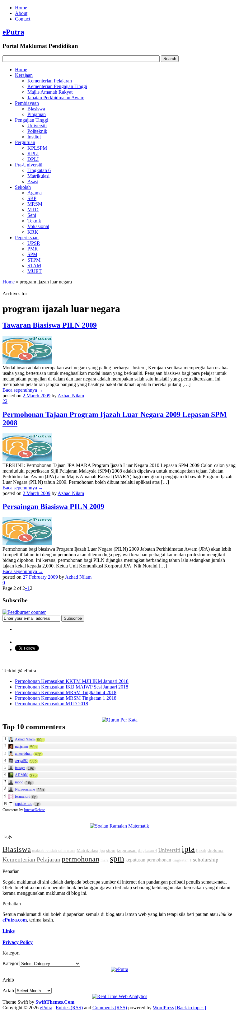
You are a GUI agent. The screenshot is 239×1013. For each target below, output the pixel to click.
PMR (32, 248)
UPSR (33, 243)
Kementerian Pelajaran (49, 80)
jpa (102, 850)
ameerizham (23, 753)
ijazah (201, 850)
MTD (33, 209)
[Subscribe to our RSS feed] (24, 612)
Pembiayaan (27, 103)
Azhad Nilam (71, 395)
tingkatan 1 (182, 860)
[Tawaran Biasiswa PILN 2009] (27, 362)
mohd (19, 782)
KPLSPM (37, 148)
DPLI (33, 159)
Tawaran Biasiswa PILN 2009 (49, 325)
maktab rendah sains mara (53, 850)
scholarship (205, 860)
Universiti (37, 125)
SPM (32, 254)
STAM (34, 265)
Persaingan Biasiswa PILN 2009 (53, 506)
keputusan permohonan (148, 859)
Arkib (8, 990)
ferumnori (22, 796)
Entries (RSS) (69, 1007)
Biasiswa (36, 108)
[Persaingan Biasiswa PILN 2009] (27, 543)
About (21, 13)
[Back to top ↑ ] (190, 1007)
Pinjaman (36, 114)
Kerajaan (24, 75)
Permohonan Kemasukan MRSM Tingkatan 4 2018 (65, 692)
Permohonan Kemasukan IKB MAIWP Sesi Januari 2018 (71, 686)
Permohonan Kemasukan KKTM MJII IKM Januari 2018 (72, 681)
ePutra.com (14, 919)
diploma (215, 850)
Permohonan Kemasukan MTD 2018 (51, 703)
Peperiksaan (27, 237)
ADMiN (21, 775)
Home (21, 7)
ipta (188, 849)
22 (4, 401)
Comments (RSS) (109, 1007)
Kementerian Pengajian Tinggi (57, 86)
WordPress (163, 1007)
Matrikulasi (38, 176)
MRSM (34, 204)
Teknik (34, 220)
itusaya (20, 768)
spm (117, 858)
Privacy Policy (17, 942)
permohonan (80, 859)
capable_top (23, 803)
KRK (32, 232)
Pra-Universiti (28, 164)
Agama (34, 192)
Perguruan (25, 142)
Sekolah (23, 187)
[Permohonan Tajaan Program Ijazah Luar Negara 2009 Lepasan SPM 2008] (27, 459)
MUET (34, 271)
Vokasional (38, 226)
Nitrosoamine (25, 789)
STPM (33, 260)
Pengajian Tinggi (31, 120)
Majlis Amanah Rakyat (50, 92)
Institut (34, 136)
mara (105, 860)
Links (8, 931)
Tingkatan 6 (39, 170)
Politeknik (37, 131)
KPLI (33, 153)
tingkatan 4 (147, 850)
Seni (31, 215)
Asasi (32, 181)
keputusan (127, 850)
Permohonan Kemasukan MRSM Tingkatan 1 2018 (65, 698)
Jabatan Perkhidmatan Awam (55, 97)
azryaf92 (21, 761)
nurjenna (21, 746)
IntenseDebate (34, 810)
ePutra (13, 32)
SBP (31, 198)
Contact (22, 18)
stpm (110, 850)
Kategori (11, 963)
